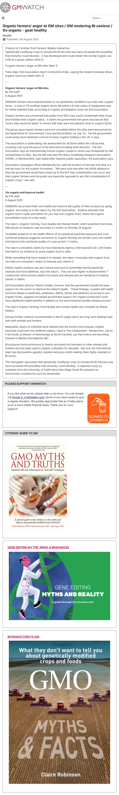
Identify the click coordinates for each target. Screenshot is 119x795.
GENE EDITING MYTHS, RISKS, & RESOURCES (38, 547)
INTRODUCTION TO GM (23, 636)
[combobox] (104, 18)
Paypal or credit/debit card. (28, 397)
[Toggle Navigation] (3, 18)
